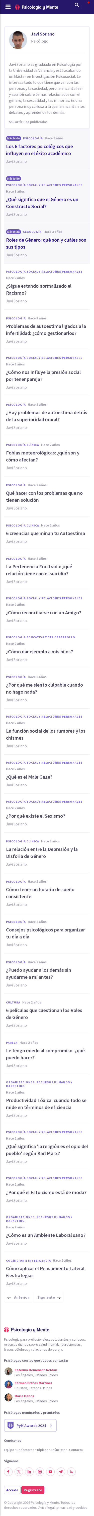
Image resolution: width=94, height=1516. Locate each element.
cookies (81, 1507)
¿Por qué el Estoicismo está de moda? (46, 1192)
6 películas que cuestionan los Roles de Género (44, 1013)
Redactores (25, 1449)
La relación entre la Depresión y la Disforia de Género (42, 852)
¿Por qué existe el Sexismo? (35, 816)
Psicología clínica (22, 445)
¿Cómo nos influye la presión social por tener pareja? (43, 375)
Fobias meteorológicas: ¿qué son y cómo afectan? (42, 456)
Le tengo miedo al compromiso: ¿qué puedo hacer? (45, 1054)
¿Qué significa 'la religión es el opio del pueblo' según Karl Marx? (47, 1149)
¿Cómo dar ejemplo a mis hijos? (39, 651)
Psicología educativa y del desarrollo (40, 637)
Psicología (33, 138)
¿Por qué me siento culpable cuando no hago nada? (44, 688)
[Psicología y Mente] (36, 7)
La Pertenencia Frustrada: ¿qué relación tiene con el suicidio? (39, 570)
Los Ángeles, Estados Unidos (36, 1375)
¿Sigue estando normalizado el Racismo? (38, 289)
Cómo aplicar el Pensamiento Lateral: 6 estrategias (46, 1271)
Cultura (13, 1002)
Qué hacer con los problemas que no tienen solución (44, 496)
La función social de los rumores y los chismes (45, 734)
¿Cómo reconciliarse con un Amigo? (43, 612)
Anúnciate (58, 1449)
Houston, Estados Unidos (33, 1388)
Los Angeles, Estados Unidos (36, 1401)
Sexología (32, 232)
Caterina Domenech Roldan (36, 1370)
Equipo (9, 1449)
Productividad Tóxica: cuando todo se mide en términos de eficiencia (46, 1103)
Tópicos (42, 1449)
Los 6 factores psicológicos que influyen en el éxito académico (39, 149)
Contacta (76, 1449)
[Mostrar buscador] (77, 5)
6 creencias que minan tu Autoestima (45, 533)
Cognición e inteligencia (28, 1260)
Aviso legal (46, 1507)
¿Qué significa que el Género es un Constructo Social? (42, 202)
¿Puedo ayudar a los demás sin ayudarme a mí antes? (38, 973)
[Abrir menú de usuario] (86, 5)
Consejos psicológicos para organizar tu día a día (45, 933)
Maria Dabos (24, 1396)
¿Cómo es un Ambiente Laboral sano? (45, 1235)
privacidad (64, 1507)
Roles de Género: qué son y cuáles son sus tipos (46, 243)
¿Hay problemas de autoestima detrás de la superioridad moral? (46, 415)
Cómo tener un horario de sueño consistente (40, 892)
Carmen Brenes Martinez (33, 1383)
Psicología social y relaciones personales (44, 185)
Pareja (12, 1043)
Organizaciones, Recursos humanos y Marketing (39, 1084)
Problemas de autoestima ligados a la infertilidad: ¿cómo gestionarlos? (46, 329)
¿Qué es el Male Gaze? (29, 777)
